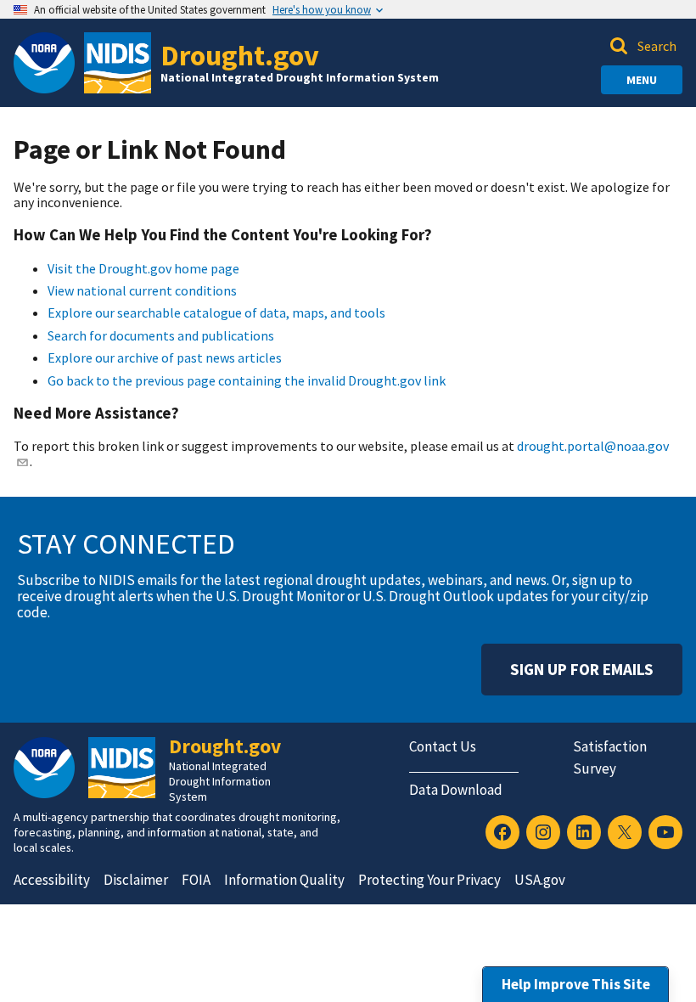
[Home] (117, 62)
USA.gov (539, 879)
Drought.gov (239, 55)
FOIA (196, 879)
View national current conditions (142, 290)
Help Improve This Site (576, 984)
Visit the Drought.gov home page (143, 268)
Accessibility (52, 879)
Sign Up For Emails (582, 669)
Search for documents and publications (161, 335)
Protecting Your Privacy (429, 879)
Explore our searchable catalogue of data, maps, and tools (216, 312)
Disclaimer (136, 879)
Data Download (455, 789)
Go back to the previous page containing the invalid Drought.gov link (247, 380)
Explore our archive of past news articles (165, 357)
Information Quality (284, 879)
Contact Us (442, 746)
